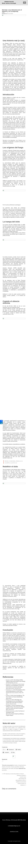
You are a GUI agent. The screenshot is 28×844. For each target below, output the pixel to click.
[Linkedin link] (15, 837)
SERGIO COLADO (9, 1)
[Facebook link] (12, 837)
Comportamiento (22, 765)
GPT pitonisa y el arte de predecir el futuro (13, 773)
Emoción (8, 766)
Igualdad (17, 766)
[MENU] (24, 3)
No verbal (11, 768)
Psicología (16, 768)
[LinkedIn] (1, 423)
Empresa (13, 766)
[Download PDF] (14, 756)
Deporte (4, 766)
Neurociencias (5, 768)
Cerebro (15, 765)
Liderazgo (21, 766)
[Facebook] (1, 421)
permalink (4, 770)
